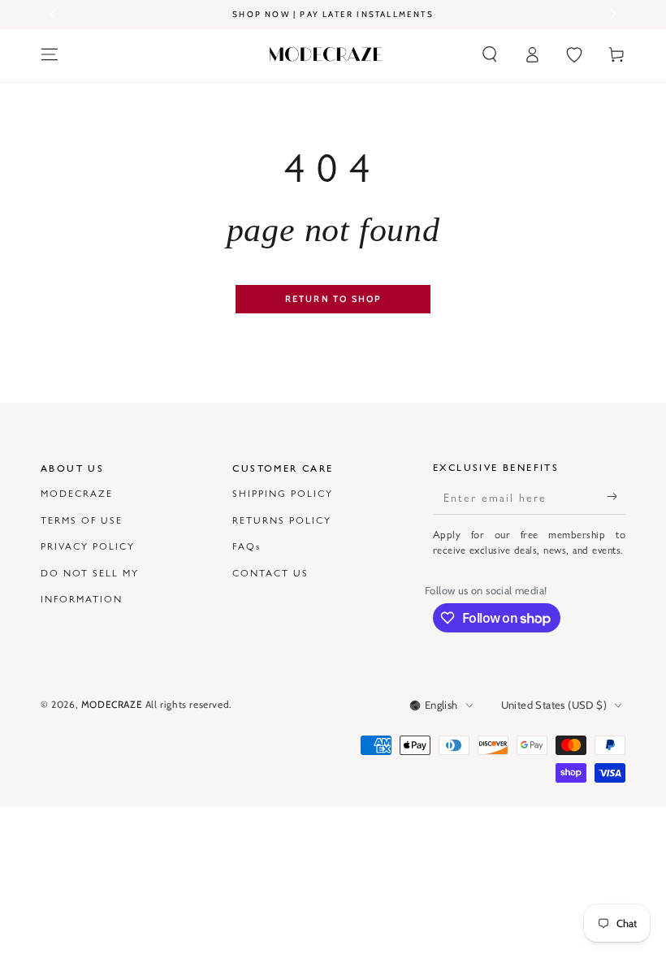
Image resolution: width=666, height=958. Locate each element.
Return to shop (333, 298)
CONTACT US (270, 572)
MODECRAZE (77, 492)
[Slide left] (54, 14)
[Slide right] (611, 14)
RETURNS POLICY (281, 519)
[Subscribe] (616, 496)
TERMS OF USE (82, 519)
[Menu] (49, 54)
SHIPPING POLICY (282, 492)
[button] (490, 54)
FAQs (246, 545)
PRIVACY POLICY (88, 545)
